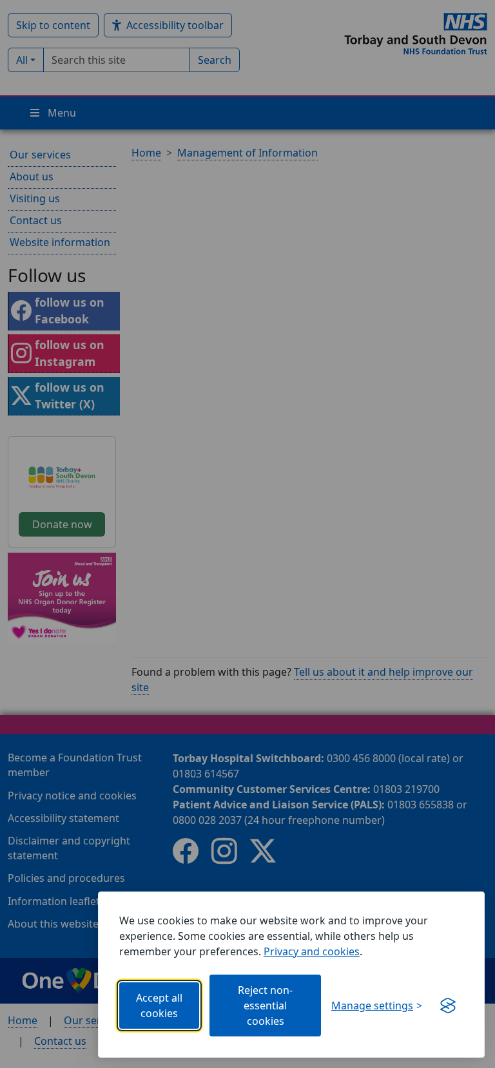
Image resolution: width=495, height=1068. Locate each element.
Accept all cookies (159, 1005)
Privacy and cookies (312, 951)
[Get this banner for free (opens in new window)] (447, 1005)
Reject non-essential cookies (265, 1005)
